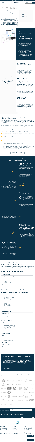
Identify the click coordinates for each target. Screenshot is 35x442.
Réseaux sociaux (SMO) (7, 349)
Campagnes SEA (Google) (8, 344)
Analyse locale (6, 287)
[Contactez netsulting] (21, 2)
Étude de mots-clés (6, 322)
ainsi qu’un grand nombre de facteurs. (26, 200)
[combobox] (28, 3)
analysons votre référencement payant (9, 211)
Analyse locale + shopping (8, 340)
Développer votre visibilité (3, 429)
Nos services (7, 7)
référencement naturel (24, 45)
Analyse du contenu (7, 284)
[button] (17, 274)
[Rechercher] (33, 3)
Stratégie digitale (12, 7)
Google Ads (11, 215)
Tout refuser (30, 440)
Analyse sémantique (7, 311)
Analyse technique (6, 274)
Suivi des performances (15, 433)
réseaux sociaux (28, 107)
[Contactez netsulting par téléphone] (23, 2)
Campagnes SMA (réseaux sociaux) (9, 346)
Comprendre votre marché (3, 428)
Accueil (3, 7)
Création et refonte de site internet (16, 429)
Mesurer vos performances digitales (5, 433)
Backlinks (5, 342)
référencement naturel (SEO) (25, 197)
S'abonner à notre (4, 410)
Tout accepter (30, 435)
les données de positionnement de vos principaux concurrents (26, 170)
